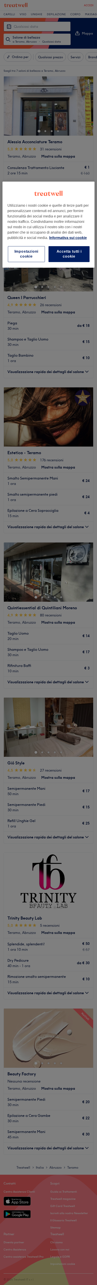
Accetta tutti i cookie (69, 254)
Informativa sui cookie (68, 238)
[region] (48, 225)
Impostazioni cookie (26, 254)
